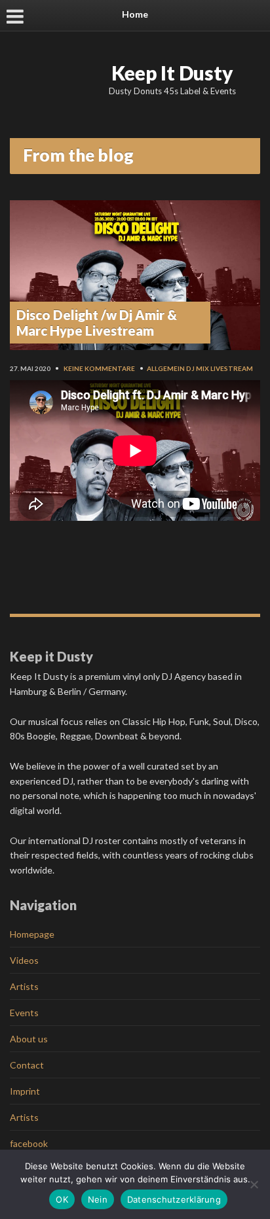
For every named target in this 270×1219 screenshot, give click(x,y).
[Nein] (253, 1184)
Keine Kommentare (99, 368)
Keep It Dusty (172, 72)
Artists (24, 986)
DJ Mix (197, 368)
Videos (24, 960)
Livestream (231, 368)
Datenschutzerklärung (174, 1199)
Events (24, 1012)
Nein (97, 1199)
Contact (27, 1064)
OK (62, 1199)
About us (29, 1038)
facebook (29, 1143)
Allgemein (166, 368)
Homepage (32, 934)
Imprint (25, 1091)
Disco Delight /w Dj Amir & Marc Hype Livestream (96, 322)
